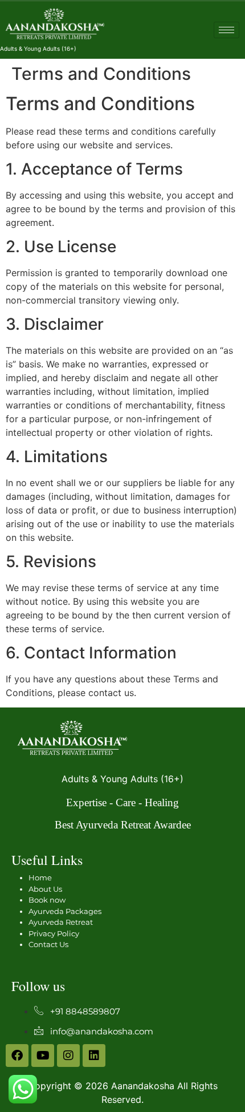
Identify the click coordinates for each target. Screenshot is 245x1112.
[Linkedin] (94, 1055)
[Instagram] (68, 1055)
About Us (45, 888)
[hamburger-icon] (226, 30)
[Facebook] (17, 1055)
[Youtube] (42, 1055)
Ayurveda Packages (64, 911)
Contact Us (48, 944)
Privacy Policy (53, 933)
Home (40, 877)
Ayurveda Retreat (60, 922)
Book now (47, 899)
